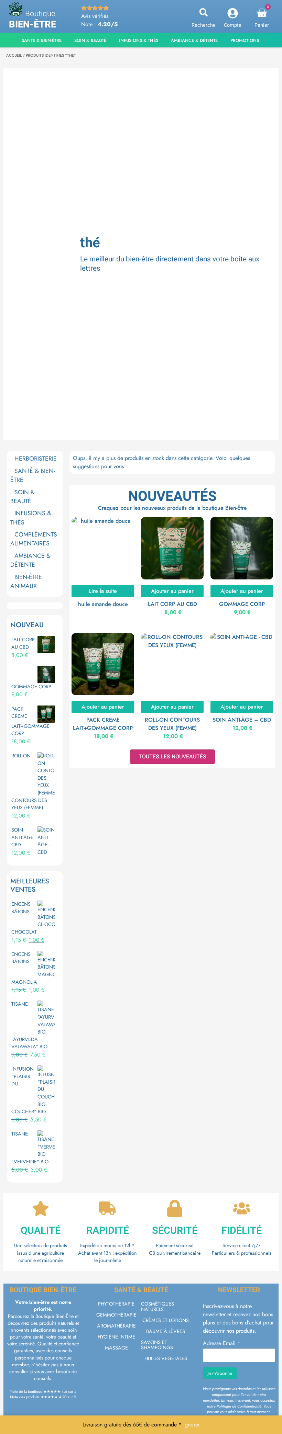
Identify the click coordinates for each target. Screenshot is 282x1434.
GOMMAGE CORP (242, 604)
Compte (232, 25)
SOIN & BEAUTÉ (22, 497)
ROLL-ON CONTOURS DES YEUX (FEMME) (172, 724)
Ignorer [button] (191, 1425)
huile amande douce (103, 604)
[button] (203, 12)
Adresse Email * (221, 1343)
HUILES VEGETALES (165, 1358)
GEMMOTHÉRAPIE (116, 1314)
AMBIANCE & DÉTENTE (30, 560)
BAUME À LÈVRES (165, 1331)
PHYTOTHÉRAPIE (116, 1303)
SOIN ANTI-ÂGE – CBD (242, 720)
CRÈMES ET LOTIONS (165, 1320)
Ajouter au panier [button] (172, 591)
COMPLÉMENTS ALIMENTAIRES (33, 539)
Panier (261, 25)
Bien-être (32, 24)
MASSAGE (116, 1347)
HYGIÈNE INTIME (116, 1336)
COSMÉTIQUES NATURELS (157, 1306)
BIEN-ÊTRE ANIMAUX (26, 581)
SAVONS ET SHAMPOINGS (157, 1345)
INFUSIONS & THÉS (30, 518)
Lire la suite (103, 591)
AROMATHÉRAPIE (116, 1325)
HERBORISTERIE (35, 458)
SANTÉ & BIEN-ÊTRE (32, 475)
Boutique (40, 13)
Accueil (14, 55)
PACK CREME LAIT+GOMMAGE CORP (103, 724)
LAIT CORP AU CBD (172, 604)
